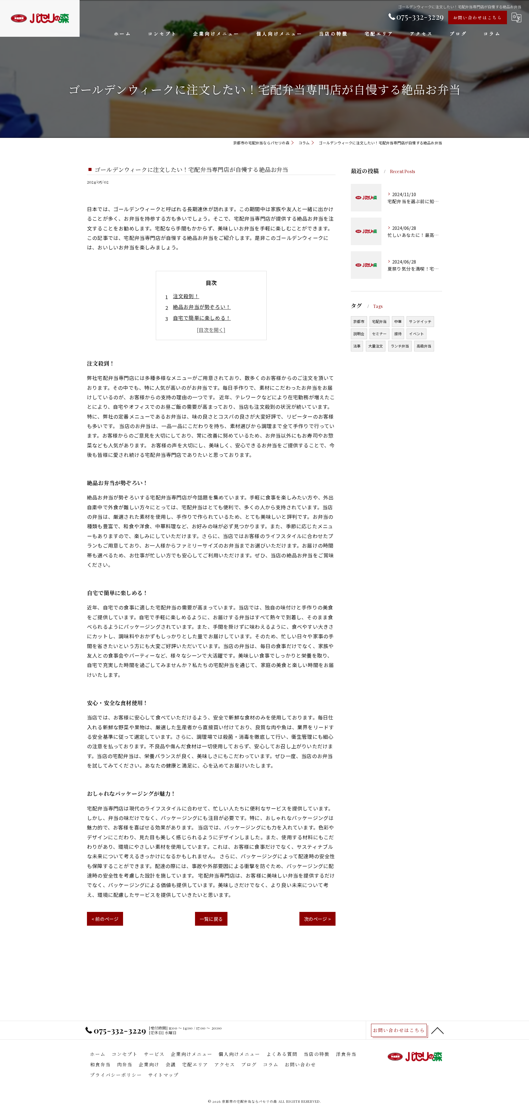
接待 (398, 333)
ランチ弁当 (400, 345)
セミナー (379, 333)
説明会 (359, 333)
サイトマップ (163, 1075)
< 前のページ (105, 919)
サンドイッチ (420, 321)
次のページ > (317, 919)
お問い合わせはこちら (477, 17)
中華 (398, 321)
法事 (357, 345)
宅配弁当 (379, 321)
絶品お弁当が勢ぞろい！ (202, 306)
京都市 (359, 321)
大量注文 (375, 345)
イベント (416, 333)
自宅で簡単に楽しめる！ (202, 317)
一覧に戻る (211, 919)
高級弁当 (424, 345)
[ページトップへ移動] (437, 1030)
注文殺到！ (186, 296)
